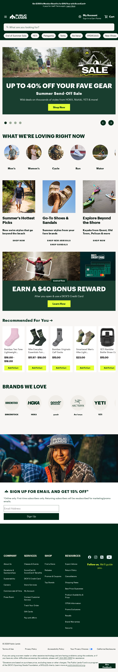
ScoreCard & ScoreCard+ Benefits (33, 571)
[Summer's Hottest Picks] (18, 211)
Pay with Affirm (30, 618)
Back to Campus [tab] (15, 123)
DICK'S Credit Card (32, 578)
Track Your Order (31, 605)
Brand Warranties (72, 622)
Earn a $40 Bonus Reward (59, 289)
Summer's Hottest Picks (18, 220)
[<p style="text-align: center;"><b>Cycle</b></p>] (56, 159)
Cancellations (71, 576)
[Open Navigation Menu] (5, 16)
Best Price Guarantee (74, 588)
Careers (7, 585)
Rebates (48, 570)
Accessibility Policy (56, 649)
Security (68, 628)
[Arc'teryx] (78, 409)
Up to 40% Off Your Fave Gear (59, 85)
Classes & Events (31, 564)
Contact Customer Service (32, 598)
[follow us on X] (103, 556)
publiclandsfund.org (76, 665)
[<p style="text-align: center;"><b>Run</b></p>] (78, 159)
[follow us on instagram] (97, 556)
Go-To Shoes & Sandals (56, 220)
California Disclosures (106, 649)
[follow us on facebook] (91, 556)
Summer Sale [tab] (5, 123)
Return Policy (71, 570)
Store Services (30, 585)
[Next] (111, 122)
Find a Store (50, 564)
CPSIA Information (73, 603)
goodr (56, 414)
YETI (100, 414)
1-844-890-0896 (65, 658)
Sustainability (9, 578)
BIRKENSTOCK (11, 414)
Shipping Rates (71, 582)
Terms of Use (8, 649)
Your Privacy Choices (79, 649)
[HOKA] (33, 409)
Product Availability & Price (74, 596)
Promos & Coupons (53, 576)
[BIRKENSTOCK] (11, 409)
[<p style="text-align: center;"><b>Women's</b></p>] (33, 159)
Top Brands (49, 582)
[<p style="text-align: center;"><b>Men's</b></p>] (11, 159)
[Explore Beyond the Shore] (99, 211)
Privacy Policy (31, 649)
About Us (8, 564)
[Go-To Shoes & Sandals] (59, 211)
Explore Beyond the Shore (97, 220)
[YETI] (100, 409)
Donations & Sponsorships (10, 571)
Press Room (9, 597)
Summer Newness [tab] (20, 123)
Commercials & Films (13, 591)
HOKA (34, 414)
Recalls (68, 615)
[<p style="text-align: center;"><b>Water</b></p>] (100, 159)
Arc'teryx (78, 414)
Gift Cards (28, 611)
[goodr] (56, 409)
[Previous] (103, 122)
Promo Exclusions (72, 609)
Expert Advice (71, 564)
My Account (29, 591)
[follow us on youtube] (109, 556)
